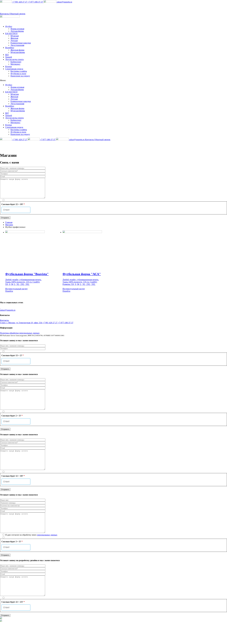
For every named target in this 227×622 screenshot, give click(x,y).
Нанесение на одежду (20, 76)
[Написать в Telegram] (113, 620)
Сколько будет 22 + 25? (13, 602)
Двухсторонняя (17, 45)
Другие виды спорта (14, 59)
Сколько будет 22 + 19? (13, 204)
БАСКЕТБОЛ (11, 33)
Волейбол (9, 47)
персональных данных (47, 535)
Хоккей (8, 57)
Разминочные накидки (21, 43)
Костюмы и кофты (19, 71)
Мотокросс (15, 64)
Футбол (8, 26)
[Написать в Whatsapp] (113, 618)
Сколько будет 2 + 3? (12, 416)
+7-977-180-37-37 (36, 2)
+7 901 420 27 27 (20, 2)
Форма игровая (17, 29)
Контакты (4, 14)
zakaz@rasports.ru (64, 2)
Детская (14, 40)
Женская (14, 38)
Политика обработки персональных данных (20, 333)
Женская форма (17, 50)
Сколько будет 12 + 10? (13, 476)
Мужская (15, 36)
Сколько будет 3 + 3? (12, 541)
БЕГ (7, 55)
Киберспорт (16, 62)
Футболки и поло (18, 73)
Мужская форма (18, 52)
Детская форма (17, 31)
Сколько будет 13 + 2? (12, 355)
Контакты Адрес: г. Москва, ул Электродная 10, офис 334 (21, 321)
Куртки (8, 66)
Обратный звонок (17, 14)
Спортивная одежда (14, 69)
